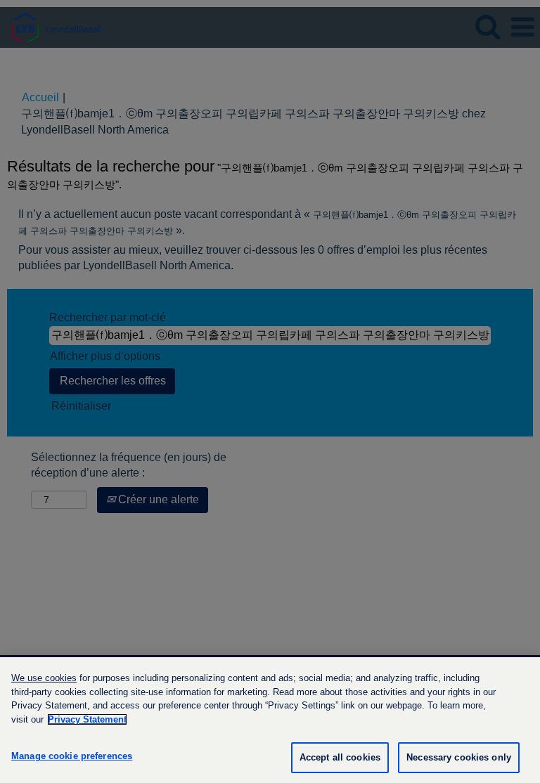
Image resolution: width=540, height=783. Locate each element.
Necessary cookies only (458, 757)
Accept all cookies (340, 757)
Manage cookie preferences (71, 756)
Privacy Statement (87, 719)
